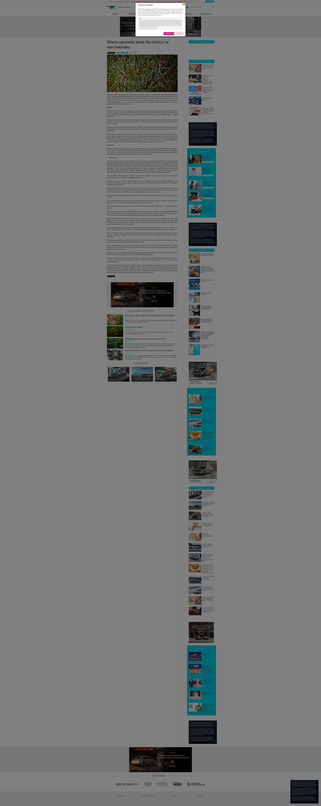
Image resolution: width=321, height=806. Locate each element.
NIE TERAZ (179, 33)
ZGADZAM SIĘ (169, 33)
